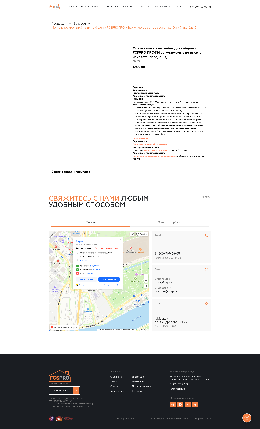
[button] (64, 390)
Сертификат (138, 144)
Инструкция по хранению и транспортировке (155, 156)
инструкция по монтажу (155, 150)
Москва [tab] (91, 222)
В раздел (79, 23)
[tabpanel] (130, 281)
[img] (54, 6)
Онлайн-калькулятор (171, 75)
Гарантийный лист (141, 138)
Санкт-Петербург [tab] (169, 222)
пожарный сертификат (156, 144)
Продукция (59, 23)
